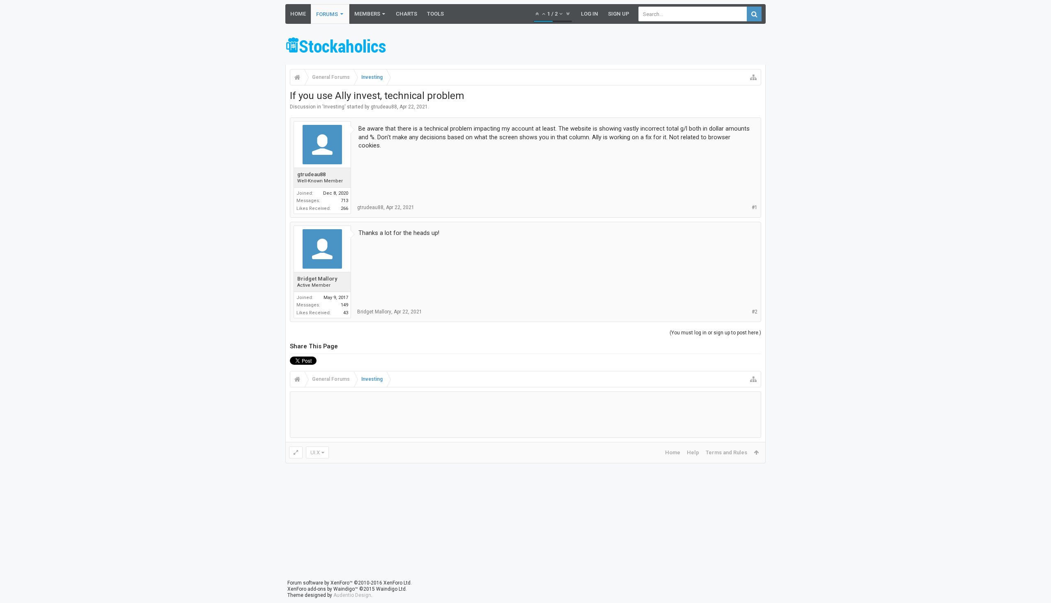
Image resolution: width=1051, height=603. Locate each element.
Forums (327, 14)
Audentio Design (352, 595)
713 (344, 200)
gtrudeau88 (384, 107)
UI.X (315, 452)
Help (693, 452)
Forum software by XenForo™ (349, 583)
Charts (406, 14)
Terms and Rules (726, 452)
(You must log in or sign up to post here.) (715, 333)
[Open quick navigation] (753, 77)
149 (344, 305)
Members (367, 14)
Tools (435, 14)
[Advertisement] (616, 46)
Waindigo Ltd (391, 589)
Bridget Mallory (317, 279)
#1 (754, 207)
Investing (334, 107)
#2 (754, 312)
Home (298, 14)
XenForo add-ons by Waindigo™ (322, 589)
